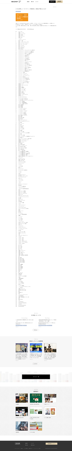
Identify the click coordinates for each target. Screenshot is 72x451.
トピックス (32, 443)
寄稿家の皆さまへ (31, 448)
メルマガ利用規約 (26, 448)
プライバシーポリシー (17, 448)
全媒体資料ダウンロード (59, 1)
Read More (35, 363)
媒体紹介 (26, 443)
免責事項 (22, 448)
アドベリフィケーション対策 (37, 448)
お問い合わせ (52, 1)
